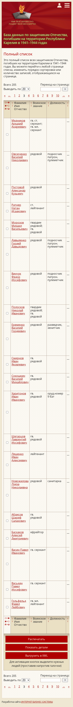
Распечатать (36, 639)
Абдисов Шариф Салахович (19, 518)
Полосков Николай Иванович (18, 310)
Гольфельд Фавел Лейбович (19, 604)
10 (57, 95)
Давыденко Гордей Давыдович (19, 243)
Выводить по (13, 89)
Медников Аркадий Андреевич (19, 124)
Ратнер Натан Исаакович (19, 208)
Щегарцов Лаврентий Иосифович (19, 439)
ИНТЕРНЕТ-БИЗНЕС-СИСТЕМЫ (37, 701)
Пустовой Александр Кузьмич (18, 190)
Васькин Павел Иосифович (19, 586)
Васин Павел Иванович (20, 551)
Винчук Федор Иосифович (19, 277)
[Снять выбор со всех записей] (7, 105)
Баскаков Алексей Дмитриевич (20, 535)
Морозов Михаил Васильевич (20, 226)
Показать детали (36, 647)
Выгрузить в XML (36, 655)
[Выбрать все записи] (7, 102)
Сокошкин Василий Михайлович (20, 379)
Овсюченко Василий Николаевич (20, 157)
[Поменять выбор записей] (7, 108)
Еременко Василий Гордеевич (19, 328)
